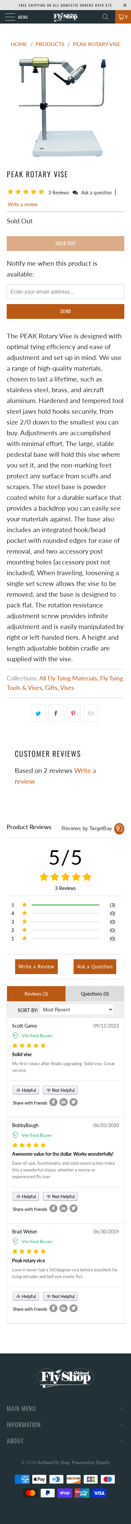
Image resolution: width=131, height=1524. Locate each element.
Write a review (23, 204)
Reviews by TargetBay (86, 828)
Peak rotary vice (28, 1260)
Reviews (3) (36, 994)
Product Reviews (29, 826)
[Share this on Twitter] (38, 713)
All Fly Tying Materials (68, 678)
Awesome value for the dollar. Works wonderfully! (63, 1154)
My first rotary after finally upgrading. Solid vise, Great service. (63, 1067)
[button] (27, 192)
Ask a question (96, 192)
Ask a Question (95, 966)
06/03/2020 (106, 1125)
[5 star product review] (29, 1046)
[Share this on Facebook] (55, 713)
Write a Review (36, 966)
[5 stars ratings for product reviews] (65, 877)
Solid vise (22, 1054)
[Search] (108, 17)
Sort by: (28, 1010)
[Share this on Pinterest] (73, 713)
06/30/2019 (106, 1231)
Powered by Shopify (91, 1462)
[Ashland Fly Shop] (65, 17)
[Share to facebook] (53, 1102)
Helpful (28, 1090)
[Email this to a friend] (91, 713)
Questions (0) (95, 994)
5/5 (65, 857)
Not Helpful (63, 1090)
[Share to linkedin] (63, 1102)
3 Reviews (59, 192)
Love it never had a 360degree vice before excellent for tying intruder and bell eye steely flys (65, 1273)
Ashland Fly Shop (54, 1462)
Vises (67, 687)
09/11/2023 (106, 1026)
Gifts (51, 687)
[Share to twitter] (74, 1102)
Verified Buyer (37, 1035)
